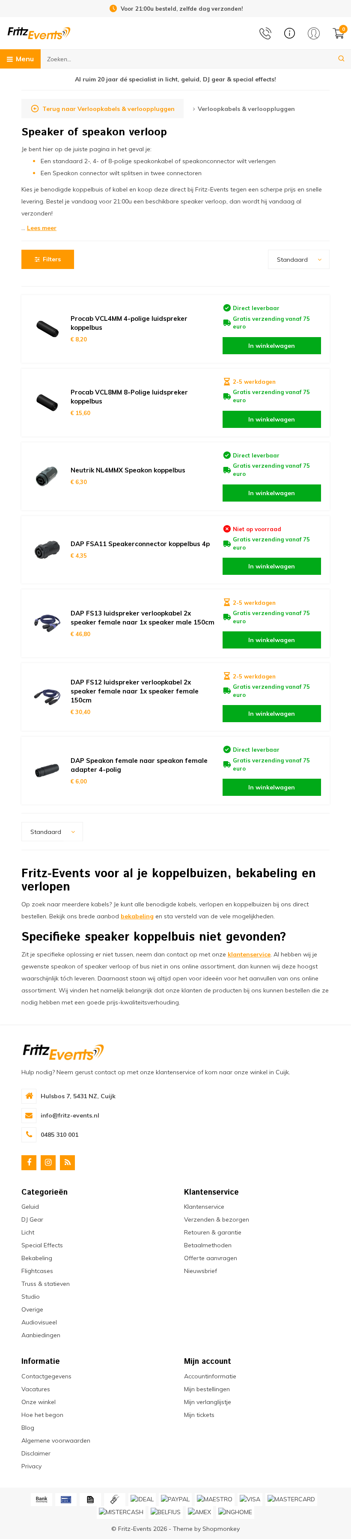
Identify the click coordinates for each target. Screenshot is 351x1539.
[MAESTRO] (215, 1499)
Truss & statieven (45, 1284)
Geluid (30, 1206)
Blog (27, 1427)
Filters (52, 259)
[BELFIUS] (166, 1512)
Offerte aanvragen (210, 1258)
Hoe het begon (42, 1415)
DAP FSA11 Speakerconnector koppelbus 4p (140, 544)
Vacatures (35, 1389)
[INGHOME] (235, 1512)
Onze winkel (38, 1402)
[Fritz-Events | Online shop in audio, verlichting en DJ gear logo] (38, 32)
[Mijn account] (314, 33)
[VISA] (250, 1499)
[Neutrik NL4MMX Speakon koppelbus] (47, 476)
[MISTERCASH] (121, 1512)
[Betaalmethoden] (41, 1499)
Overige (32, 1309)
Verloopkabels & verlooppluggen (246, 109)
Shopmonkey (221, 1529)
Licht (27, 1232)
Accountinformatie (210, 1376)
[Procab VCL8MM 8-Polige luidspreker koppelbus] (47, 402)
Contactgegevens (46, 1376)
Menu (25, 58)
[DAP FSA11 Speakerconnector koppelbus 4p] (47, 550)
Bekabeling (36, 1258)
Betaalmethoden (208, 1245)
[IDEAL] (142, 1499)
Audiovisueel (39, 1322)
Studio (30, 1296)
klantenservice (249, 954)
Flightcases (37, 1271)
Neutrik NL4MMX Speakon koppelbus (128, 470)
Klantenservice (204, 1206)
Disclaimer (36, 1453)
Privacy (31, 1466)
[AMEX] (199, 1512)
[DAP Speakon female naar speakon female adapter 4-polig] (47, 770)
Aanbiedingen (40, 1335)
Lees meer (42, 228)
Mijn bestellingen (207, 1389)
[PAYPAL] (175, 1499)
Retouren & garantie (212, 1232)
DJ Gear (32, 1219)
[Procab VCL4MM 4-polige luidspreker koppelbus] (47, 329)
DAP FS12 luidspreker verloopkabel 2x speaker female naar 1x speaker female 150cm (135, 691)
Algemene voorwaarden (55, 1440)
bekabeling (137, 916)
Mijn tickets (199, 1415)
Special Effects (42, 1245)
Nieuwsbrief (200, 1271)
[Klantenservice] (289, 33)
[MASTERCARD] (291, 1499)
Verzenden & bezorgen (216, 1219)
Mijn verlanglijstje (207, 1402)
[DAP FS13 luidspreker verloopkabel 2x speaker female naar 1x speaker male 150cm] (47, 623)
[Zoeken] (341, 59)
